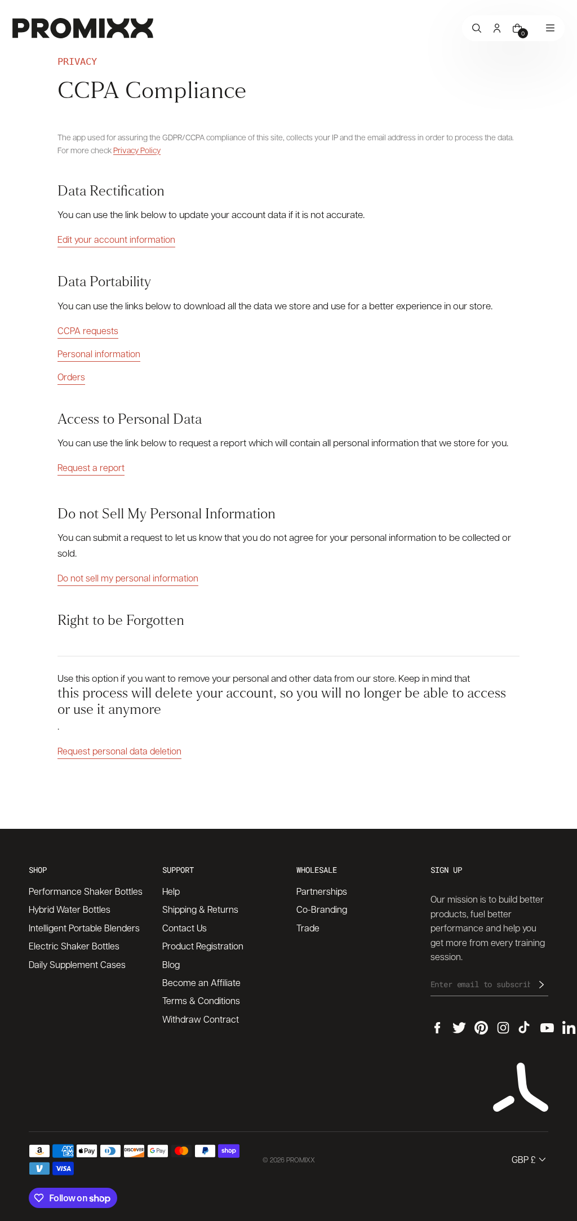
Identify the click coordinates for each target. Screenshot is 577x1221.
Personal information (98, 353)
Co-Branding (321, 909)
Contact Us (184, 928)
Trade (307, 928)
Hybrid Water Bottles (69, 909)
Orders (71, 377)
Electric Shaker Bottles (74, 946)
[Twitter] (459, 1027)
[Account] (497, 28)
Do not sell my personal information (127, 578)
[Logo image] (82, 28)
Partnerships (321, 891)
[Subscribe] (541, 984)
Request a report (91, 467)
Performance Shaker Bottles (86, 891)
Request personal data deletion (119, 751)
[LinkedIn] (569, 1027)
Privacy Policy (137, 150)
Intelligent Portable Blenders (84, 928)
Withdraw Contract (200, 1019)
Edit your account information (116, 239)
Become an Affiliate (201, 982)
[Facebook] (437, 1027)
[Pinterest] (481, 1027)
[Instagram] (503, 1027)
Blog (171, 964)
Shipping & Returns (200, 909)
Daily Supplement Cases (77, 964)
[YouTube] (547, 1027)
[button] (530, 1159)
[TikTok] (525, 1027)
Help (171, 891)
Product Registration (202, 946)
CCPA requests (87, 330)
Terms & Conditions (201, 1000)
